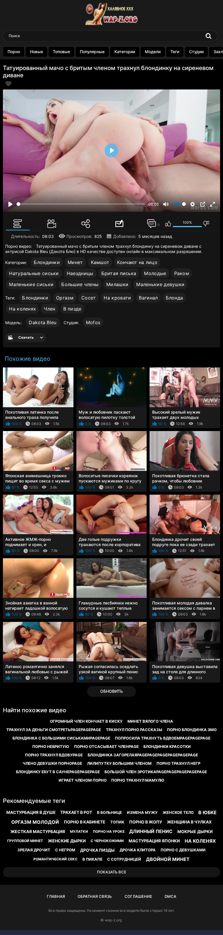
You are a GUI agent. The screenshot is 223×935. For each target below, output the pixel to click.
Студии (196, 51)
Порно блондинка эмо (192, 729)
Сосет (88, 298)
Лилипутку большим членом (119, 763)
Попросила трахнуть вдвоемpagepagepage (163, 738)
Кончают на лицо (137, 262)
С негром (65, 850)
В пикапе (92, 859)
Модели (153, 51)
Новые (36, 51)
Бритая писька (118, 273)
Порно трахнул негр (178, 763)
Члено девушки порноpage (52, 763)
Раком (181, 273)
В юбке (207, 812)
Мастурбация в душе (31, 812)
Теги (174, 51)
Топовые (61, 51)
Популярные (92, 51)
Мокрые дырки (195, 831)
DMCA (170, 896)
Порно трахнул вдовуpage (54, 755)
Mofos (93, 322)
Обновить (111, 691)
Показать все (111, 872)
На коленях (22, 309)
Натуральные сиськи (34, 273)
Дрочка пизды (97, 850)
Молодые (155, 273)
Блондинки (47, 262)
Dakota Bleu (42, 322)
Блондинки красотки (167, 746)
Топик (117, 822)
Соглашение (138, 896)
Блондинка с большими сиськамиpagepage (61, 738)
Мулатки (79, 831)
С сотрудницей (124, 859)
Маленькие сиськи (31, 284)
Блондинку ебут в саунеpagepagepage (58, 771)
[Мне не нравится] (206, 224)
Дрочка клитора (138, 850)
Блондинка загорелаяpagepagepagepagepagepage (143, 755)
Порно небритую (50, 746)
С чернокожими (107, 841)
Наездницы (80, 273)
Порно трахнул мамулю (137, 780)
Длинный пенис (150, 831)
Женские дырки (67, 840)
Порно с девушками (183, 850)
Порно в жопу (145, 821)
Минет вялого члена (150, 721)
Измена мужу (142, 812)
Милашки (117, 284)
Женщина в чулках (189, 821)
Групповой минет (25, 841)
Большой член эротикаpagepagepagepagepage (156, 771)
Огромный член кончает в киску (86, 721)
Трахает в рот (76, 812)
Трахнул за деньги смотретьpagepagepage (53, 729)
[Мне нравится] (168, 224)
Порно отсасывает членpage (106, 746)
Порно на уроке (109, 831)
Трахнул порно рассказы (134, 729)
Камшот (100, 262)
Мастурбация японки (154, 840)
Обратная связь (95, 896)
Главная (56, 896)
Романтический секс (55, 859)
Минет (75, 262)
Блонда (174, 298)
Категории (124, 51)
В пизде (72, 309)
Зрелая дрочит (33, 850)
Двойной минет (168, 859)
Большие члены (79, 284)
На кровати (117, 298)
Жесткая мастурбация (37, 831)
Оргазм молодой (35, 822)
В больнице (109, 812)
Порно (14, 51)
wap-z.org (113, 920)
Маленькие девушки (160, 284)
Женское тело (178, 812)
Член (49, 309)
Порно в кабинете (84, 821)
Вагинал (148, 298)
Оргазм (64, 298)
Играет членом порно (83, 780)
